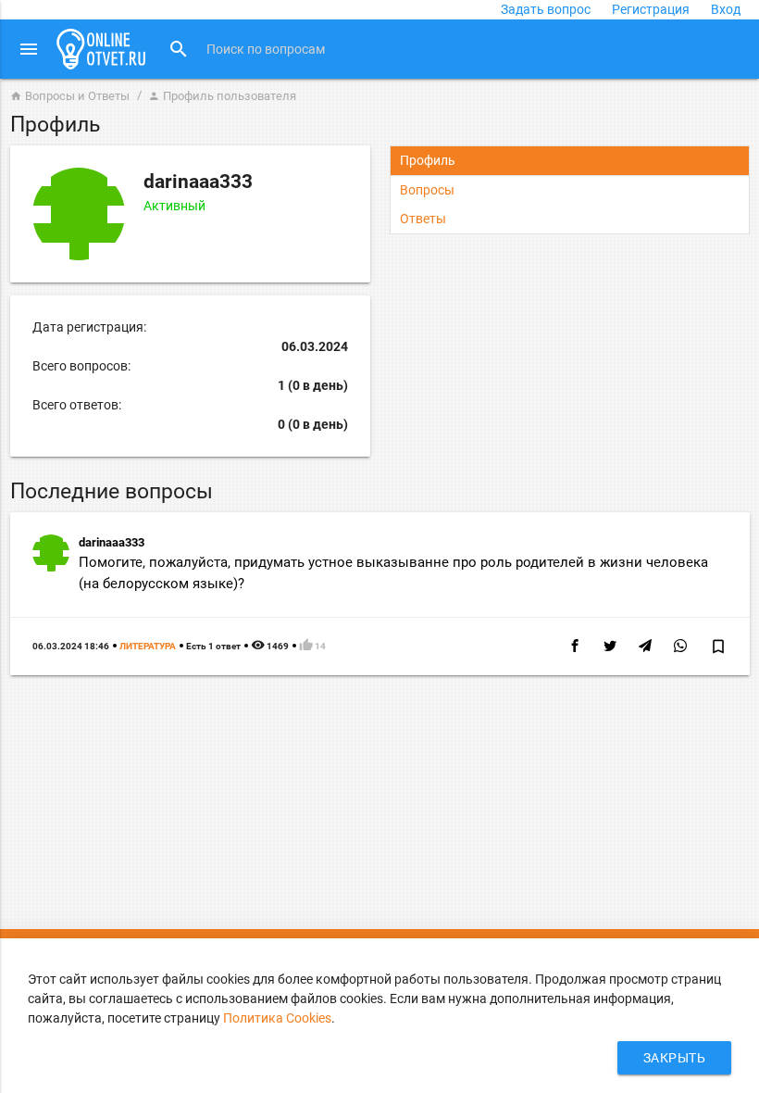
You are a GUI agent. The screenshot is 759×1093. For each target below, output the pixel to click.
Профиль (427, 160)
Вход (725, 9)
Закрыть (674, 1057)
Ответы (423, 218)
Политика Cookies (277, 1018)
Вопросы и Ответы (70, 96)
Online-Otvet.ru (100, 49)
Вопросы (427, 189)
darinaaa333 (111, 542)
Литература (147, 646)
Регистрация (651, 9)
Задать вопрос (546, 9)
